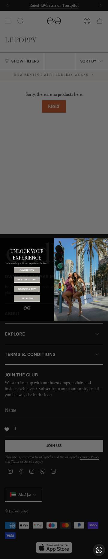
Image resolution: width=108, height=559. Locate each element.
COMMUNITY (27, 270)
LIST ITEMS (27, 298)
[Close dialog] (105, 241)
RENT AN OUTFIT (27, 279)
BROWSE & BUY (27, 289)
